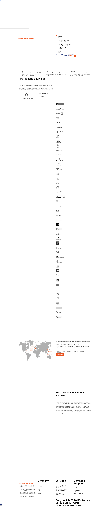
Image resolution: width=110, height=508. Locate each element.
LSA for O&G (63, 47)
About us (60, 36)
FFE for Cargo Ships (64, 40)
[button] (1, 504)
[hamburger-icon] (56, 35)
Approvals (60, 51)
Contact (59, 52)
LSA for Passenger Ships (65, 44)
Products (60, 48)
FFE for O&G (63, 41)
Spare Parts (60, 50)
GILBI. (85, 505)
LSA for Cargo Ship (64, 45)
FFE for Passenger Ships (65, 39)
